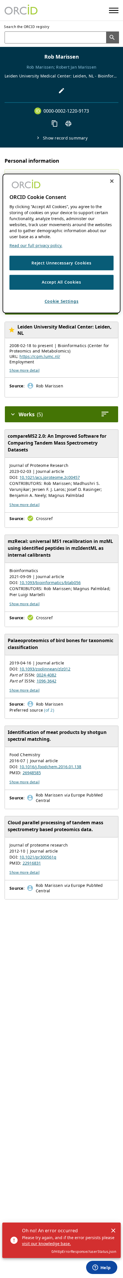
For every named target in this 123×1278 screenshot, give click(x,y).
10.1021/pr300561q (37, 857)
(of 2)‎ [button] (49, 710)
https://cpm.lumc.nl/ (39, 356)
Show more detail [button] (24, 370)
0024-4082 (46, 675)
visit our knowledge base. (46, 1243)
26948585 (32, 772)
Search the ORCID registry (26, 26)
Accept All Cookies (61, 282)
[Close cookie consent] (112, 181)
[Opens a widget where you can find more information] (101, 1268)
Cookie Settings (62, 301)
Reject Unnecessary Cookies (61, 263)
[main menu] (113, 10)
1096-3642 (46, 681)
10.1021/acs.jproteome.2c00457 (49, 477)
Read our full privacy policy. (35, 245)
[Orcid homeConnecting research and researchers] (21, 10)
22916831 (32, 863)
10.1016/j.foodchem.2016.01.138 (50, 766)
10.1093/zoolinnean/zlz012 (44, 669)
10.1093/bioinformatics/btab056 (50, 582)
